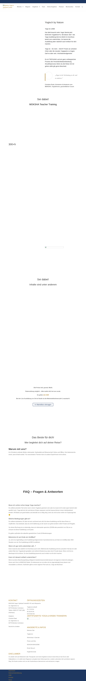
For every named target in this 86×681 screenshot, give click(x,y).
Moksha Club (30, 630)
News (10, 680)
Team (43, 6)
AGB (10, 675)
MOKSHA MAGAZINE (33, 644)
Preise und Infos (31, 641)
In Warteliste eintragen (43, 404)
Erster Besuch (31, 648)
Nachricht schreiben (14, 626)
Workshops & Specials (33, 637)
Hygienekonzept (31, 651)
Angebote (35, 6)
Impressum (12, 670)
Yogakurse (30, 634)
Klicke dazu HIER (14, 383)
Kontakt (77, 6)
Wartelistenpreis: (13, 370)
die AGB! (46, 395)
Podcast (61, 6)
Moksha (19, 6)
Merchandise (69, 6)
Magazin (27, 6)
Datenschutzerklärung (15, 673)
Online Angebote (52, 6)
